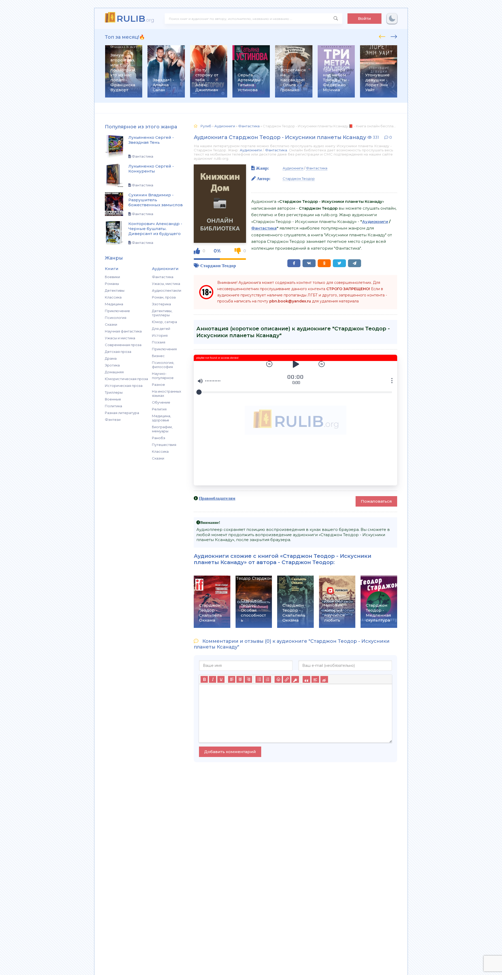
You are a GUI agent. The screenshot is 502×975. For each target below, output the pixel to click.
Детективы (114, 290)
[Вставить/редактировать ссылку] (286, 679)
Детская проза (118, 351)
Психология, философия (163, 364)
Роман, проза (164, 297)
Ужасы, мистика (166, 284)
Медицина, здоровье (161, 418)
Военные (113, 399)
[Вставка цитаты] (306, 679)
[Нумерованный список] (267, 679)
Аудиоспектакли (166, 290)
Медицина (114, 304)
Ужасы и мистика (120, 338)
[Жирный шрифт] (204, 679)
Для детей (161, 328)
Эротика (112, 365)
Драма (111, 358)
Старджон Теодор (218, 265)
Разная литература (122, 413)
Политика (113, 406)
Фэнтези (113, 419)
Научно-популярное (163, 375)
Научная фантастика (123, 331)
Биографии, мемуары (162, 429)
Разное (158, 384)
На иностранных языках (166, 393)
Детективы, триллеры (162, 313)
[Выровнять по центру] (240, 679)
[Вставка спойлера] (315, 679)
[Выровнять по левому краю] (231, 679)
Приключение (117, 311)
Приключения (164, 349)
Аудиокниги (251, 150)
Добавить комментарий (230, 751)
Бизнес (158, 356)
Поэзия (158, 342)
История (160, 335)
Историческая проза (123, 385)
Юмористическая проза (126, 379)
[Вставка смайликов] (278, 679)
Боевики (112, 277)
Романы (112, 284)
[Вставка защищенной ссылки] (295, 679)
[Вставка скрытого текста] (324, 679)
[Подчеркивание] (221, 679)
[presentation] (382, 35)
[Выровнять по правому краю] (248, 679)
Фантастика (162, 277)
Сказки (111, 324)
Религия (159, 409)
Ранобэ (158, 438)
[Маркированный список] (259, 679)
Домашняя (114, 372)
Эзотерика (161, 304)
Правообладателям (217, 498)
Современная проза (123, 345)
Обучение (161, 402)
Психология (115, 318)
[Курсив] (212, 679)
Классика (113, 297)
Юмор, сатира (164, 322)
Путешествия (164, 445)
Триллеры (114, 392)
